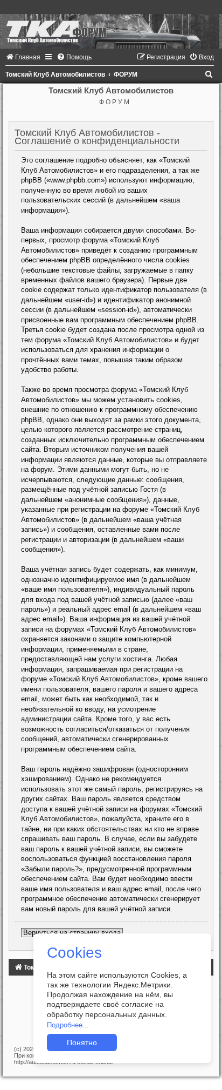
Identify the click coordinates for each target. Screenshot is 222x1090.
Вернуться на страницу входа (72, 933)
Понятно (82, 1042)
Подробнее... (68, 1025)
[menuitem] (22, 57)
